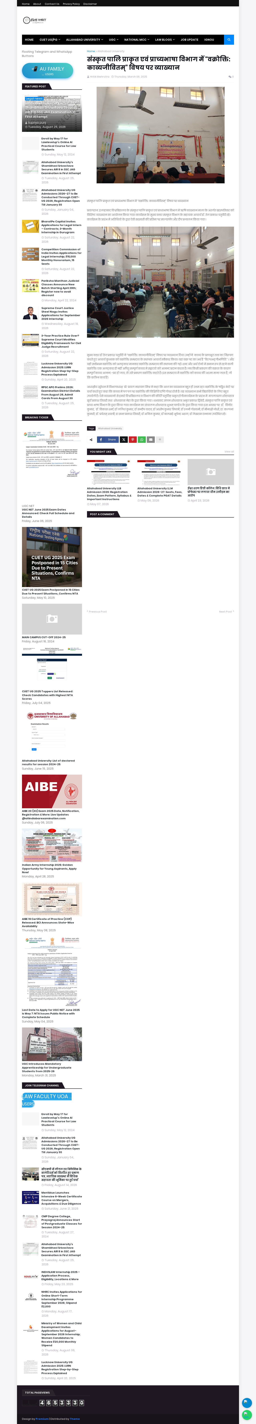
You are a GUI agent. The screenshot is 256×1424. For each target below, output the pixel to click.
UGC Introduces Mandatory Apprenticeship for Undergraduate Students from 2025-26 (46, 1067)
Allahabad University (110, 51)
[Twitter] (124, 439)
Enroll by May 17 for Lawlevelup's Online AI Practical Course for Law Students (58, 144)
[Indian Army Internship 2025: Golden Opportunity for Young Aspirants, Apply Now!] (52, 861)
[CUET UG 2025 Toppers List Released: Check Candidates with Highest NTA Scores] (52, 687)
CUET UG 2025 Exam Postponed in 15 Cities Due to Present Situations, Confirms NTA (51, 591)
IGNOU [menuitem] (209, 40)
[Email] (151, 439)
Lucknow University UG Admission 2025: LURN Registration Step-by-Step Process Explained (59, 369)
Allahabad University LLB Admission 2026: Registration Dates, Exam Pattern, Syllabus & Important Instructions (109, 494)
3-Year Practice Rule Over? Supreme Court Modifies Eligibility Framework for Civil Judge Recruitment (61, 341)
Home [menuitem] (29, 40)
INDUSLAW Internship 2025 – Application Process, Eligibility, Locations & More (60, 1275)
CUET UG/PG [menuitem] (48, 40)
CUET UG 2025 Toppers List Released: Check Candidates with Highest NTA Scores (47, 695)
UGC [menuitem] (112, 40)
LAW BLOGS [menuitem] (163, 40)
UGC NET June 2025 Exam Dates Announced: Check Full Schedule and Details (48, 513)
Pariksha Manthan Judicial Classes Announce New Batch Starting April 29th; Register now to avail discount (60, 288)
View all (229, 451)
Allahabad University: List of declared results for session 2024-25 (48, 762)
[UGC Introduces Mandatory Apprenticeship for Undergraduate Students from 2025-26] (52, 1060)
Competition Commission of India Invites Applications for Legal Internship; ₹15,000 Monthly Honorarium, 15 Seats (61, 257)
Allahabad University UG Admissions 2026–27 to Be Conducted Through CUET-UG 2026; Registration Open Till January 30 (60, 197)
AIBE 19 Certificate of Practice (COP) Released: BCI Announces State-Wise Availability (48, 922)
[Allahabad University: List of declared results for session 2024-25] (52, 757)
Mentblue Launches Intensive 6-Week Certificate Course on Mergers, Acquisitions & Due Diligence (61, 1198)
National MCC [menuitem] (135, 40)
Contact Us (52, 4)
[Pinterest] (133, 439)
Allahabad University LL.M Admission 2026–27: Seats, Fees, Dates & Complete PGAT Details (159, 492)
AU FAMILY (47, 70)
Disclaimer (90, 4)
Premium (42, 1419)
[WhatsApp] (142, 439)
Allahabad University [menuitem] (83, 40)
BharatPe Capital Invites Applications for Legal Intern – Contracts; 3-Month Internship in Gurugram (61, 227)
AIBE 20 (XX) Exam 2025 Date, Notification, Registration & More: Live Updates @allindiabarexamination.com (50, 814)
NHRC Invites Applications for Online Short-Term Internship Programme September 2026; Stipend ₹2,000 (61, 1299)
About (37, 4)
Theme (75, 1419)
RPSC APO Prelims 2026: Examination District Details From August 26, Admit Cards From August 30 (60, 393)
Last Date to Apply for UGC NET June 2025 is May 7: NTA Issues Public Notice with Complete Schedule (51, 1013)
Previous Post (98, 612)
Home (26, 4)
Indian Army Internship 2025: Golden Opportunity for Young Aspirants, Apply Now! (49, 868)
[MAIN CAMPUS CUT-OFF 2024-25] (52, 633)
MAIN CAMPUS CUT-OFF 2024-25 (44, 637)
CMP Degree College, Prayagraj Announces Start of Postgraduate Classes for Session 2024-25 (61, 1222)
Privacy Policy (71, 4)
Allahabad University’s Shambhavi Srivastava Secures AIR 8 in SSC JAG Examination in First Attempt (51, 110)
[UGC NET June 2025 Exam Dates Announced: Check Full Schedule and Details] (52, 502)
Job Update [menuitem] (189, 40)
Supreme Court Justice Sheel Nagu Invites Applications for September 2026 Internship (60, 313)
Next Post (225, 612)
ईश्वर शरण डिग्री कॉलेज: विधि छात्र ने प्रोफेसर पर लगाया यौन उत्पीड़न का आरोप (209, 492)
